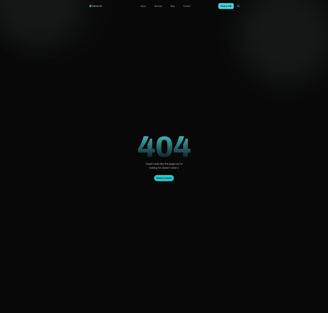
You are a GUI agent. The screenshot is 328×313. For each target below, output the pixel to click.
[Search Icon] (238, 6)
